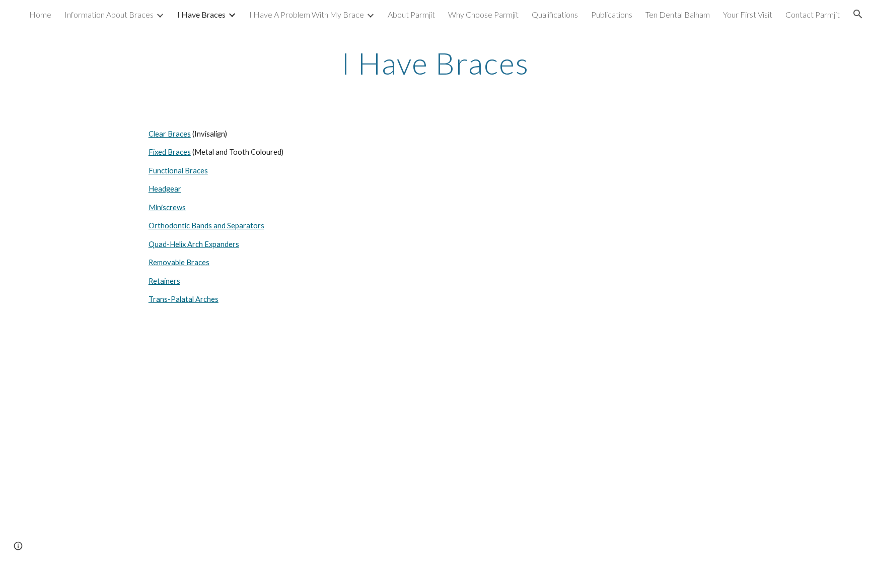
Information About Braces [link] (109, 14)
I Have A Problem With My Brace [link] (306, 14)
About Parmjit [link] (411, 14)
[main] (435, 63)
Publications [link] (611, 14)
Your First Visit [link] (747, 14)
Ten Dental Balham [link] (677, 14)
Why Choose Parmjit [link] (483, 14)
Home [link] (40, 14)
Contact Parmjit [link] (812, 14)
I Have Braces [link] (201, 14)
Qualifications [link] (555, 14)
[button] (858, 14)
